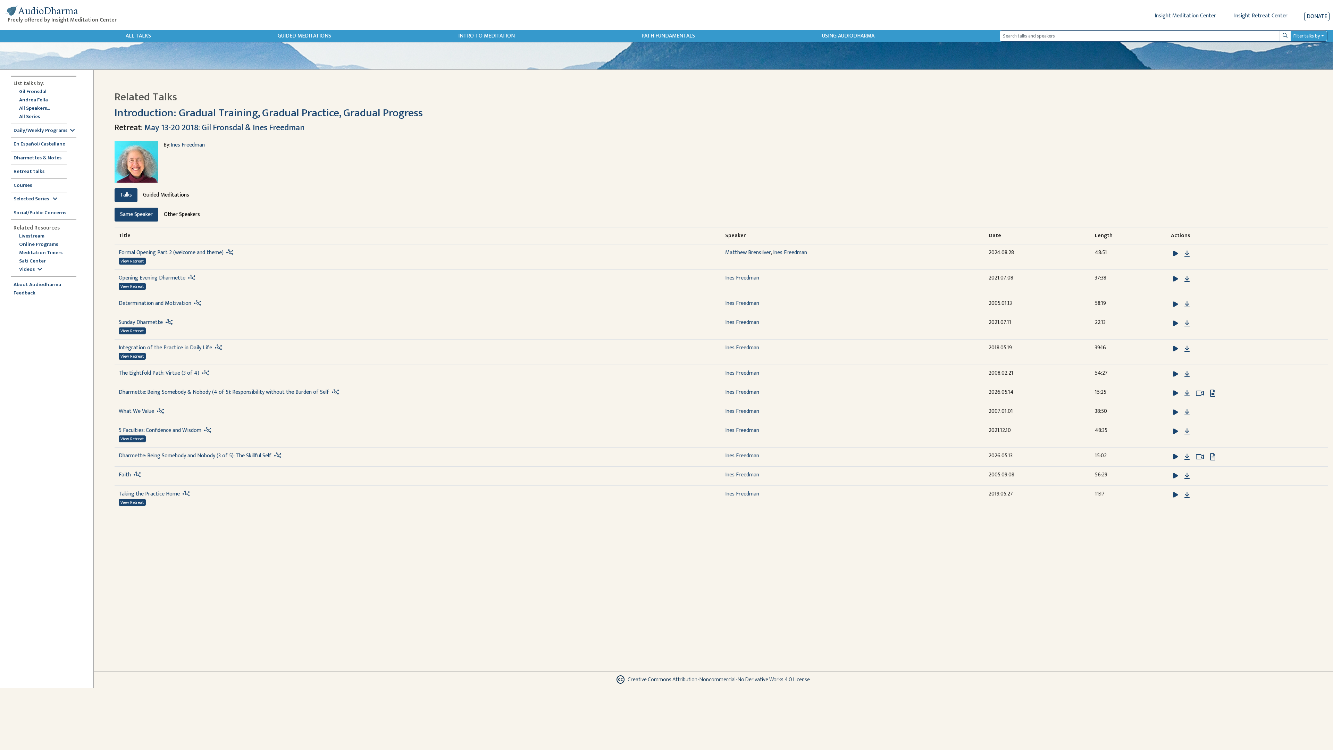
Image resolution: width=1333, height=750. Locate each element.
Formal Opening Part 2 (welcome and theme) (171, 252)
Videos (27, 270)
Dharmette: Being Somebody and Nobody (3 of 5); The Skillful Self (195, 455)
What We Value (136, 411)
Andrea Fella (33, 100)
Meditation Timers (40, 253)
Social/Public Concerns (40, 213)
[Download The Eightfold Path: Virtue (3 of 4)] (1187, 374)
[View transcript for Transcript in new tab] (1213, 393)
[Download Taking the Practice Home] (1187, 495)
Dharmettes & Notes (37, 158)
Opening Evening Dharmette (152, 278)
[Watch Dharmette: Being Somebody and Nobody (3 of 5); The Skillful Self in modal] (1199, 456)
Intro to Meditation (486, 36)
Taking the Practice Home (149, 494)
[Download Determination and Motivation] (1187, 304)
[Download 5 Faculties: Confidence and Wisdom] (1187, 431)
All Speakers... (34, 108)
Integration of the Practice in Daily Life (165, 347)
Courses (23, 186)
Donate (1317, 16)
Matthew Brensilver (748, 252)
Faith (125, 475)
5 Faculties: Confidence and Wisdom (160, 430)
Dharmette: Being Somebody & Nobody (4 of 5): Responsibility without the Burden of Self (224, 392)
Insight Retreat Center (1261, 15)
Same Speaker (136, 214)
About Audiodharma (37, 285)
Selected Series (32, 199)
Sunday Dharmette (141, 322)
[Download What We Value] (1187, 412)
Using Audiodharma (848, 36)
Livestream (31, 236)
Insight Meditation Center (1185, 15)
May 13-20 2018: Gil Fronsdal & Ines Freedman (224, 128)
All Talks (138, 36)
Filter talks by (1306, 36)
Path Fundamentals (668, 36)
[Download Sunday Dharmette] (1187, 323)
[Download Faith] (1187, 476)
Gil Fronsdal (33, 92)
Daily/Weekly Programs (40, 131)
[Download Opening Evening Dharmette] (1187, 279)
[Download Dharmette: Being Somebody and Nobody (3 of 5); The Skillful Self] (1187, 457)
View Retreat (132, 261)
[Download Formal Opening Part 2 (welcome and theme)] (1187, 254)
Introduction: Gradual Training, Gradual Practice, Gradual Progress (269, 113)
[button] (1176, 253)
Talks (126, 195)
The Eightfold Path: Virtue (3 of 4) (159, 373)
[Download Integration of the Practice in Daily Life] (1187, 349)
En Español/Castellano (40, 144)
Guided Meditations (304, 36)
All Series (29, 117)
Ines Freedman (188, 145)
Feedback (24, 293)
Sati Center (32, 261)
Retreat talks (29, 172)
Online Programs (38, 245)
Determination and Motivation (155, 303)
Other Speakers (182, 214)
